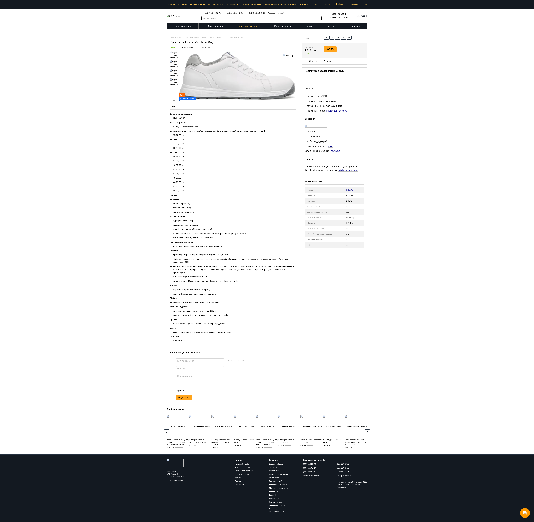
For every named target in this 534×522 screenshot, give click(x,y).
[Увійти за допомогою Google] (251, 360)
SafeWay (349, 190)
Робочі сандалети (215, 26)
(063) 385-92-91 (257, 13)
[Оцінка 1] (193, 390)
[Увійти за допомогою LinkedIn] (255, 360)
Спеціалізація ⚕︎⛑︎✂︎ (277, 505)
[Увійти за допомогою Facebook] (247, 360)
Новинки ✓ (293, 4)
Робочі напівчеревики (249, 26)
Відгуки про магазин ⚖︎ (275, 4)
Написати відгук (206, 47)
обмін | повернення (348, 170)
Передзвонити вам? (276, 13)
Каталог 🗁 (315, 4)
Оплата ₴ (171, 4)
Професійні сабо (182, 26)
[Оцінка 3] (201, 390)
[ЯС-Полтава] (175, 463)
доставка (335, 151)
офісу (330, 146)
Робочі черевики (282, 26)
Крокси (308, 26)
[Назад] (166, 431)
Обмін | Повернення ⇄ (200, 4)
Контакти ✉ (218, 4)
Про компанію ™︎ (233, 4)
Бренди (330, 26)
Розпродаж (354, 26)
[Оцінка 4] (206, 390)
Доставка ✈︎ (183, 4)
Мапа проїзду (342, 487)
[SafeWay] (288, 55)
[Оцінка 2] (197, 390)
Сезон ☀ (304, 4)
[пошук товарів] (318, 18)
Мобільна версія (176, 480)
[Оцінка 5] (210, 390)
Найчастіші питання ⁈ (253, 4)
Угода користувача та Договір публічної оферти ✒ (281, 510)
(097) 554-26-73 (213, 13)
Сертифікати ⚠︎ (275, 502)
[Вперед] (367, 431)
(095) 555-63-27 (235, 13)
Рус (329, 4)
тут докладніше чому (336, 111)
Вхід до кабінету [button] (276, 464)
